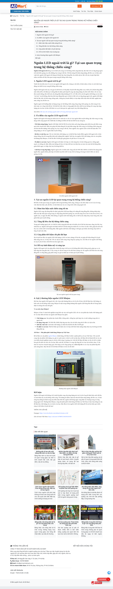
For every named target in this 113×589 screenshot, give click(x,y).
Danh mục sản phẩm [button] (21, 11)
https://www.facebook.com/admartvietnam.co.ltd (54, 413)
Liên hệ (83, 1)
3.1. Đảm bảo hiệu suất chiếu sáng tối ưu (49, 43)
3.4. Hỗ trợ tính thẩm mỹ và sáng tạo (47, 52)
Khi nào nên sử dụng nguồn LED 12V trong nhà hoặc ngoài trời (59, 112)
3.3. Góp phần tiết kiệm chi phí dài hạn (48, 49)
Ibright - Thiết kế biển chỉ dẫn (19, 573)
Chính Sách (98, 11)
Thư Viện (90, 11)
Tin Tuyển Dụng (16, 25)
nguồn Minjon (52, 336)
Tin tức (77, 1)
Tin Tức (83, 11)
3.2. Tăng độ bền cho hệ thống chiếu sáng (49, 46)
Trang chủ (15, 16)
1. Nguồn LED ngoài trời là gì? (44, 35)
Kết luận (37, 58)
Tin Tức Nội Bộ (16, 29)
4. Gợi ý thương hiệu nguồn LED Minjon (47, 55)
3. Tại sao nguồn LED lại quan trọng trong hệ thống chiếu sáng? (55, 41)
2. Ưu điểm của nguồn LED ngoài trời (47, 38)
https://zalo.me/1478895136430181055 (59, 416)
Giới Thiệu (76, 11)
